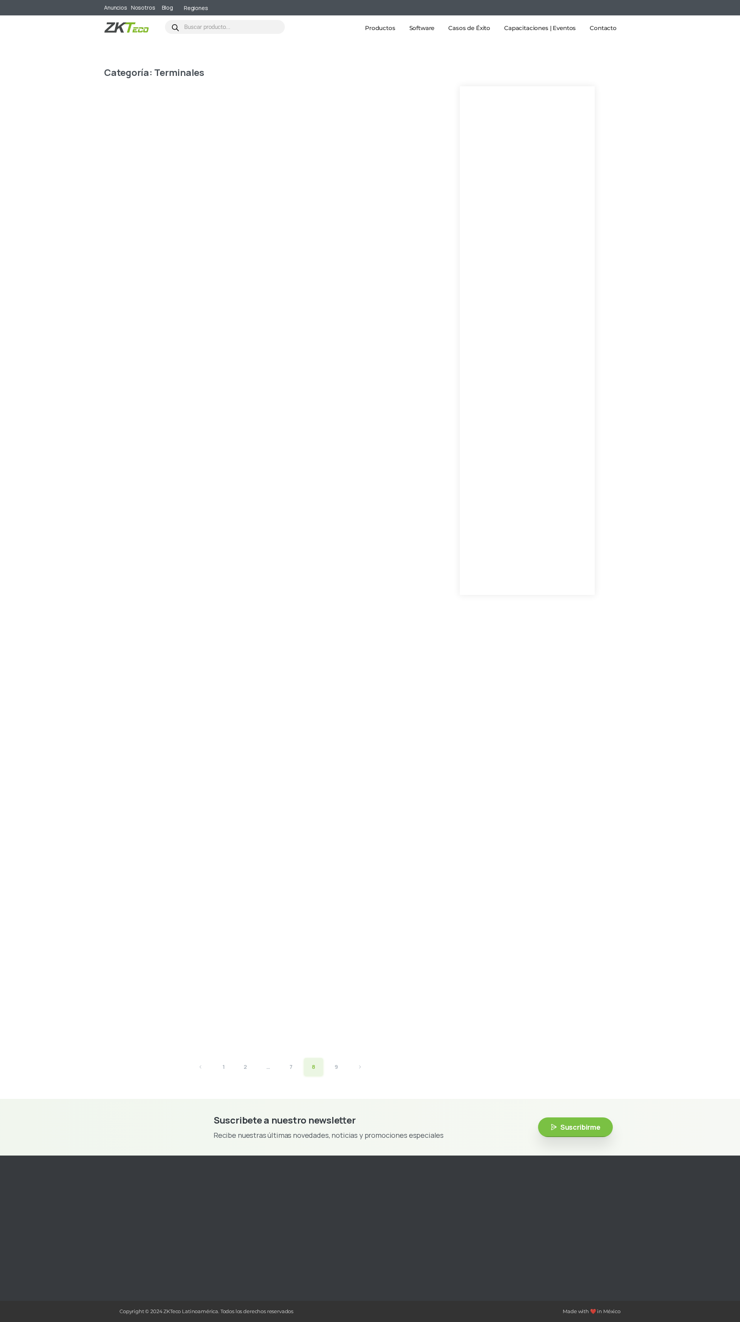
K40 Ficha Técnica (337, 404)
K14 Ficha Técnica (336, 987)
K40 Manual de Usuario (350, 307)
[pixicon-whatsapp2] (194, 1262)
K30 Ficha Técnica (337, 598)
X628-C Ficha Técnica (347, 113)
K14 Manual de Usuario (349, 890)
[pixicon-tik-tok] (183, 1262)
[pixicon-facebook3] (148, 1262)
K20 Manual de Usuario (350, 696)
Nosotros (143, 8)
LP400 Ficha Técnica (343, 210)
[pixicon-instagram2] (137, 1262)
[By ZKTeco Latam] (119, 148)
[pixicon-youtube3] (160, 1262)
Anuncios (115, 8)
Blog (167, 8)
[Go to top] (718, 1293)
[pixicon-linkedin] (171, 1262)
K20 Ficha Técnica (337, 793)
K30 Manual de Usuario (350, 501)
